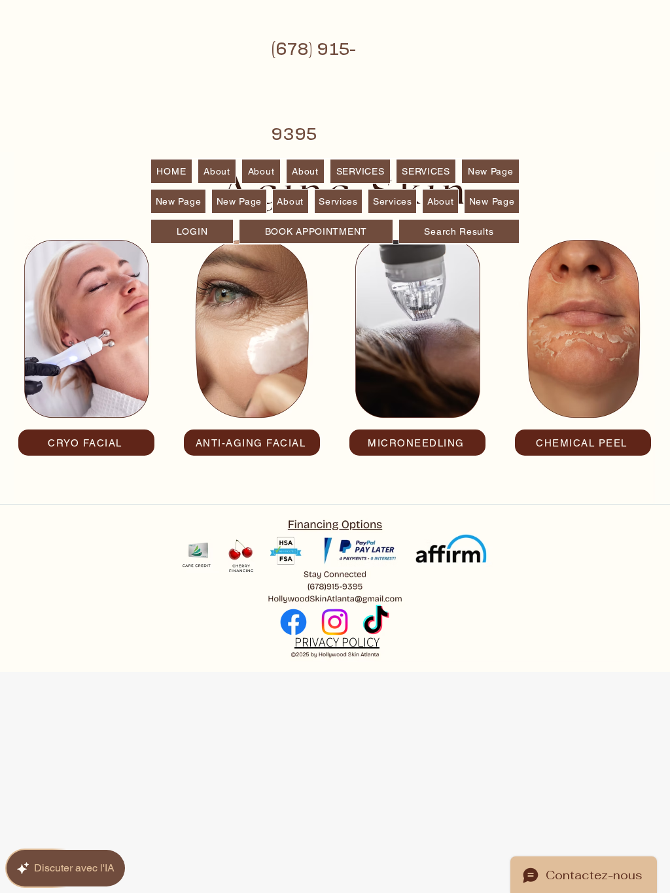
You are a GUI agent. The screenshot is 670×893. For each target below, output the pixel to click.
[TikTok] (376, 622)
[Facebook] (293, 622)
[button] (426, 171)
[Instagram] (334, 622)
